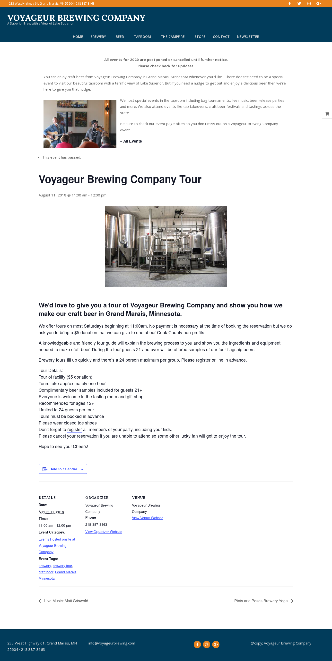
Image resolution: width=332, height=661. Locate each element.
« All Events (131, 141)
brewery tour (62, 565)
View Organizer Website (103, 531)
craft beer (46, 571)
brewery (45, 565)
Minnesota (47, 578)
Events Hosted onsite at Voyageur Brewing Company (57, 545)
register (203, 359)
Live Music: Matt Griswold (65, 600)
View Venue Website (147, 517)
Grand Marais (65, 571)
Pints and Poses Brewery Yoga (261, 600)
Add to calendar (64, 468)
